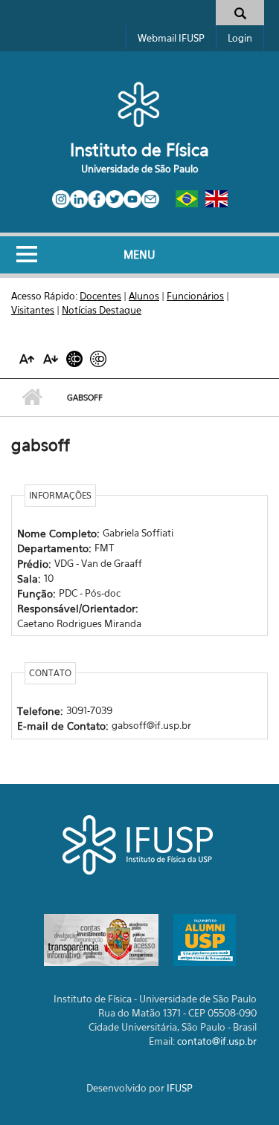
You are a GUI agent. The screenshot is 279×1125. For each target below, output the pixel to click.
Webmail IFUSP (171, 38)
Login (240, 38)
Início (31, 397)
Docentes (100, 296)
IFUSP (180, 1088)
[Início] (139, 104)
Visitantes (32, 310)
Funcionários (195, 296)
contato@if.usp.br (217, 1041)
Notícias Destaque (101, 310)
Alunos (144, 296)
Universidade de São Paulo (140, 169)
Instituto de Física (139, 150)
